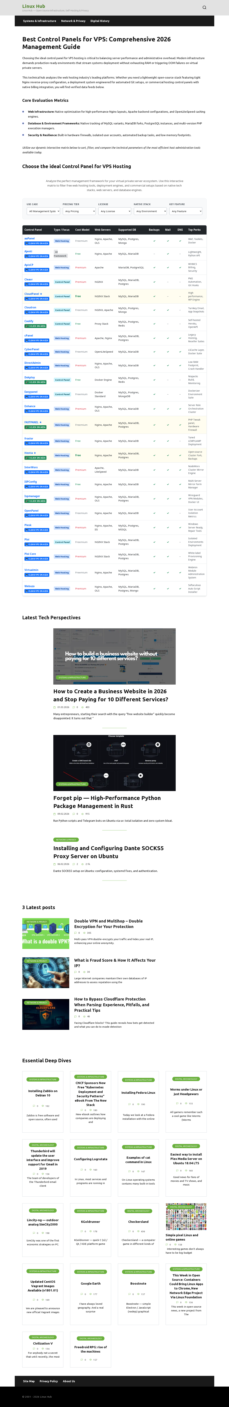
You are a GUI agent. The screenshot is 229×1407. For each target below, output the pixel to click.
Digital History (100, 20)
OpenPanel (31, 510)
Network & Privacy (73, 20)
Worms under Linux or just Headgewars (186, 1092)
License (103, 204)
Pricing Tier (71, 204)
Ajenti (28, 251)
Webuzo (29, 586)
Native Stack (142, 204)
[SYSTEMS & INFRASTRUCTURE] (114, 682)
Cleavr (28, 279)
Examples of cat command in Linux (138, 1160)
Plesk (27, 525)
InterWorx (31, 467)
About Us (69, 1381)
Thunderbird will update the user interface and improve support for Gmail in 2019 (42, 1159)
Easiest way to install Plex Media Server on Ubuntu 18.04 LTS (186, 1159)
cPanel (28, 335)
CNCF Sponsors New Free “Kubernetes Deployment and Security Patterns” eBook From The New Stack (91, 1094)
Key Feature (177, 204)
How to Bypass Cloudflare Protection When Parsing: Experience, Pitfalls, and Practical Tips (111, 1005)
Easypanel (31, 391)
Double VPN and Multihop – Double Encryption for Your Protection (108, 924)
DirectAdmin (32, 362)
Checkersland (138, 1221)
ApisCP (28, 265)
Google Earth (91, 1283)
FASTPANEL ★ (33, 422)
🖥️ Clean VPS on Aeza (36, 243)
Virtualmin (31, 570)
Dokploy (29, 377)
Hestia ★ (30, 453)
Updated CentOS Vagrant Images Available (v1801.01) (43, 1286)
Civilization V (43, 1343)
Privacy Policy (49, 1381)
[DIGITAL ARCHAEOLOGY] (186, 1228)
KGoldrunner (90, 1221)
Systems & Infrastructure (39, 20)
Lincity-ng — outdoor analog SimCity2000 (43, 1222)
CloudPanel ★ (33, 293)
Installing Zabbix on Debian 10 (43, 1093)
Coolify (28, 321)
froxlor (28, 438)
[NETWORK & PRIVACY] (45, 946)
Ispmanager (32, 496)
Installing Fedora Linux (138, 1092)
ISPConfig (30, 481)
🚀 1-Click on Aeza (35, 326)
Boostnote (138, 1283)
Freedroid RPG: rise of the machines (90, 1349)
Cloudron (30, 307)
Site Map (29, 1381)
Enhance (29, 406)
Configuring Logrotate (90, 1159)
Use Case (32, 204)
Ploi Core (30, 554)
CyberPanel (31, 349)
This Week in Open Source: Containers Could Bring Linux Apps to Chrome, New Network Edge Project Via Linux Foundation (186, 1286)
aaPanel (29, 238)
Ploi (26, 539)
